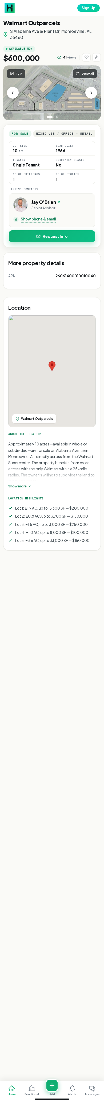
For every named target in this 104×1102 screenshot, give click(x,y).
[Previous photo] (13, 93)
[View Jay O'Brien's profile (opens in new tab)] (20, 204)
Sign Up (88, 8)
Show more (17, 486)
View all (88, 74)
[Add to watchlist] (86, 57)
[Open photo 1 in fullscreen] (52, 93)
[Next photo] (91, 93)
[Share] (96, 57)
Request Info (55, 236)
